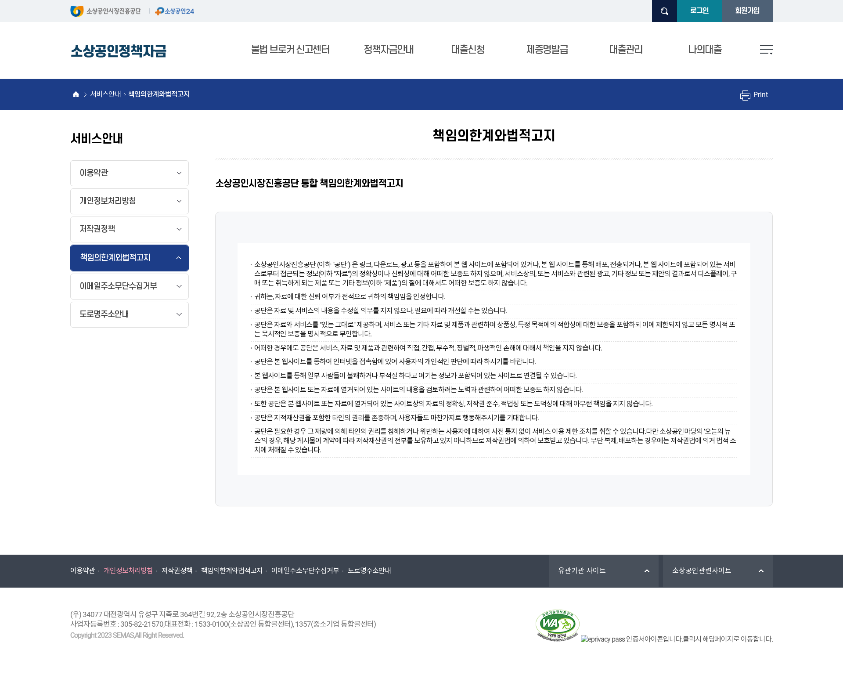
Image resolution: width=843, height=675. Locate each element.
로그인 (699, 11)
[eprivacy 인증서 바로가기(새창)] (677, 639)
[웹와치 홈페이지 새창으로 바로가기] (558, 627)
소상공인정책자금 (118, 51)
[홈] (75, 94)
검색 (664, 11)
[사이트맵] (766, 49)
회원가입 (747, 11)
